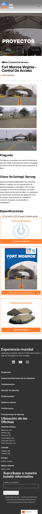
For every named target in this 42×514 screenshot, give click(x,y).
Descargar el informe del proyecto (21, 293)
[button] (39, 6)
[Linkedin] (13, 362)
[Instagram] (27, 362)
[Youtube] (20, 362)
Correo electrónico (11, 482)
